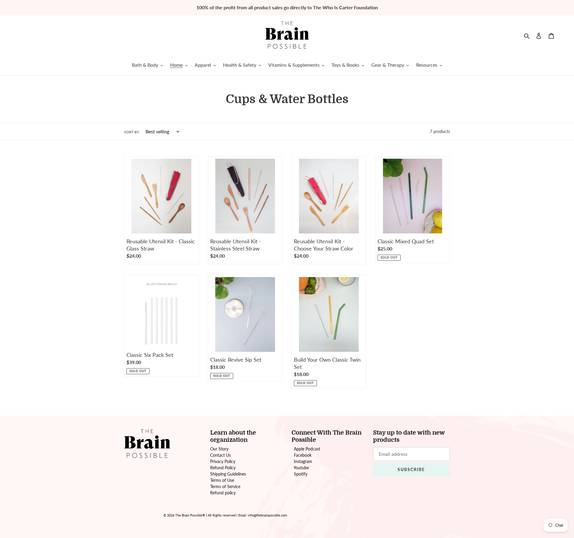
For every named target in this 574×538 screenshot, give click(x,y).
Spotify (300, 473)
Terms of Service (225, 486)
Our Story (219, 448)
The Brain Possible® (190, 515)
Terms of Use (222, 480)
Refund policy (223, 492)
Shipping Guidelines (228, 473)
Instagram (303, 461)
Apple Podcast (307, 448)
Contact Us (220, 455)
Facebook (303, 455)
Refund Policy (223, 467)
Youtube (301, 467)
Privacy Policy (222, 461)
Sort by (131, 132)
